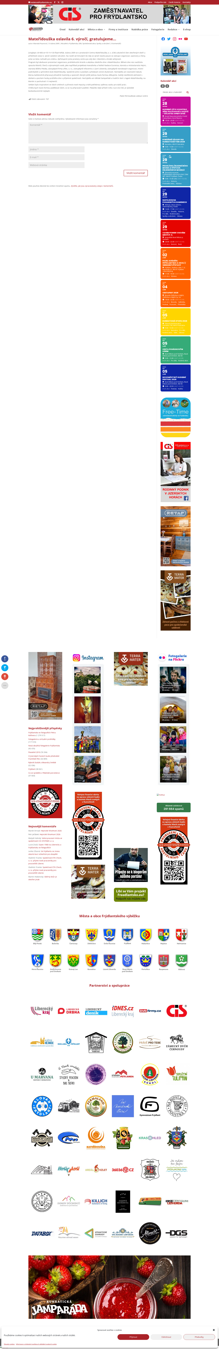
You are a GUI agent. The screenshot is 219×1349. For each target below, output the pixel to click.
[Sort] (167, 86)
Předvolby (199, 1337)
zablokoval (174, 807)
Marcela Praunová (40, 43)
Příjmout (133, 1337)
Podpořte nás (160, 2)
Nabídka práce (139, 30)
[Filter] (163, 86)
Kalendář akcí (76, 30)
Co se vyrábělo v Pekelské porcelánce (44, 773)
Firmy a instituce (118, 30)
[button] (214, 1330)
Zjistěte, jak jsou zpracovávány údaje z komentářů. (92, 186)
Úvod (62, 30)
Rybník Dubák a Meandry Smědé (42, 762)
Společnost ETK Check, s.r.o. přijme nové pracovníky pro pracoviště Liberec (45, 860)
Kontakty (187, 2)
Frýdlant (31, 769)
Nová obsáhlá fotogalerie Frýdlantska (44, 745)
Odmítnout (166, 1337)
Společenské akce (89, 43)
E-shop (187, 30)
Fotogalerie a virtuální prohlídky (41, 739)
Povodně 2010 (34, 752)
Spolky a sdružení (103, 43)
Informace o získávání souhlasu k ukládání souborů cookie (36, 1344)
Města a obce (95, 30)
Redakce (172, 30)
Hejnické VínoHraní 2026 (51, 830)
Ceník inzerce (174, 2)
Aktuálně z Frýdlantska (69, 43)
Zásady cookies (9, 1344)
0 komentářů (116, 43)
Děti (80, 43)
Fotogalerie (157, 30)
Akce (150, 2)
